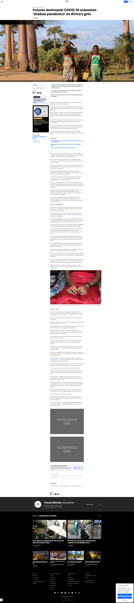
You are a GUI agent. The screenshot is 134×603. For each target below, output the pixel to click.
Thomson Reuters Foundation (39, 88)
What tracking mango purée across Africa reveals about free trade (93, 562)
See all (99, 515)
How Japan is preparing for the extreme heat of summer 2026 (48, 542)
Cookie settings (124, 600)
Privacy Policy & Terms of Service (67, 596)
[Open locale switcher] (1, 600)
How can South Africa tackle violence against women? (63, 147)
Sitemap (67, 598)
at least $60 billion (61, 359)
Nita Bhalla (35, 84)
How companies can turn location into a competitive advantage (75, 562)
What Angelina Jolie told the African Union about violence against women (66, 145)
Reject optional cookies (125, 594)
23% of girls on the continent (67, 213)
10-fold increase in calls (65, 260)
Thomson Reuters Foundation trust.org (44, 23)
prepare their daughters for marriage (65, 315)
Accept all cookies (125, 597)
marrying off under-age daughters (57, 178)
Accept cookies (67, 423)
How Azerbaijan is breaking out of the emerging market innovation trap (40, 562)
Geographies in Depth (38, 7)
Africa (51, 218)
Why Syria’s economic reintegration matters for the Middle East (82, 542)
